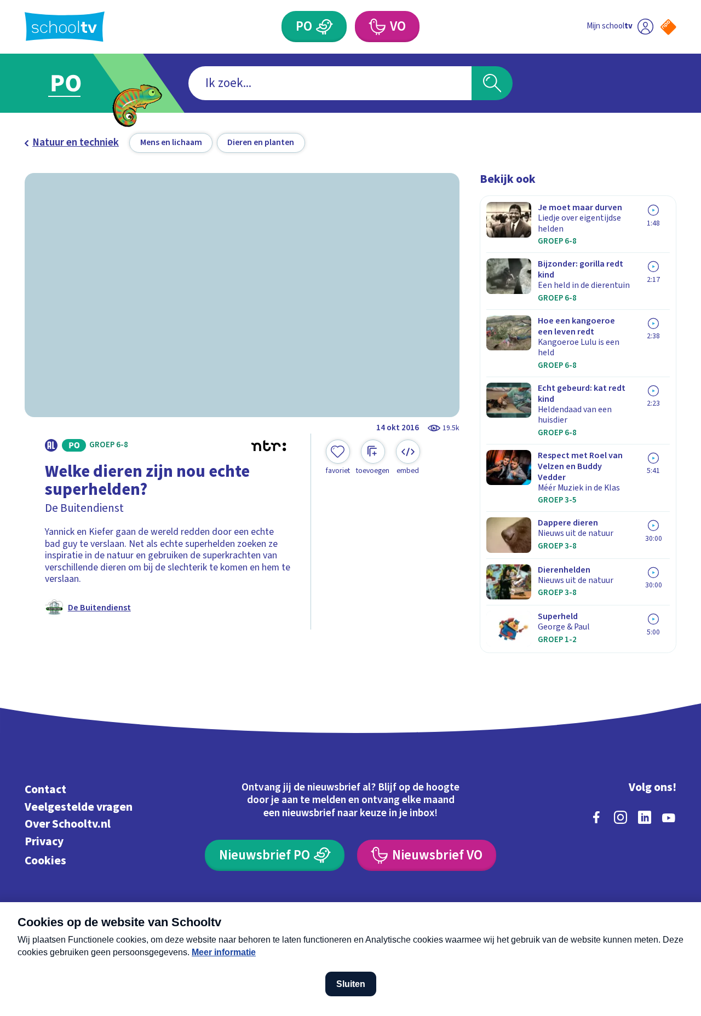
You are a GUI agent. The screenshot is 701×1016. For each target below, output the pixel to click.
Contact (45, 789)
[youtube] (669, 817)
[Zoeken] (492, 83)
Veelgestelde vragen (79, 807)
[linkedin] (645, 817)
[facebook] (596, 817)
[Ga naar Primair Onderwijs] (78, 83)
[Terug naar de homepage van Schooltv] (65, 26)
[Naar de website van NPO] (668, 27)
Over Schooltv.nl (68, 824)
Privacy (44, 841)
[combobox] (330, 83)
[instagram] (620, 817)
